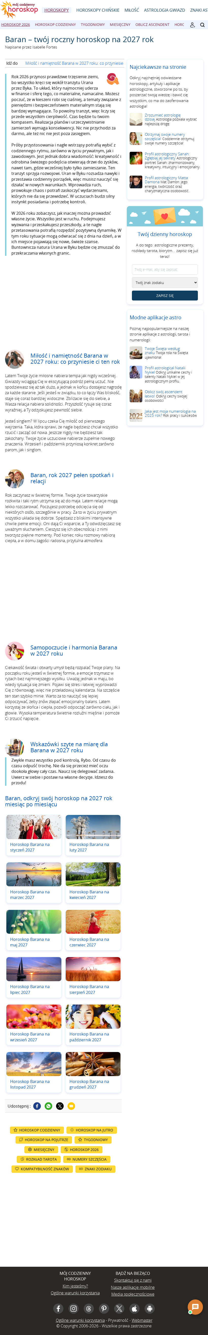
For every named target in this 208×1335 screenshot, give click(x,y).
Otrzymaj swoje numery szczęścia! (169, 138)
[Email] (71, 1106)
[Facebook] (37, 1106)
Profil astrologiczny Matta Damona (167, 184)
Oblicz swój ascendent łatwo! (166, 396)
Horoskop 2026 (15, 24)
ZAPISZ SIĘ (165, 295)
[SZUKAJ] (202, 25)
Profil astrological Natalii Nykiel (168, 374)
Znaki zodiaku (98, 1168)
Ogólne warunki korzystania (75, 1293)
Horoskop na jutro (94, 1130)
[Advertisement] (63, 299)
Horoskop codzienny (55, 24)
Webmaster (142, 1320)
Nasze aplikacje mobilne (133, 1287)
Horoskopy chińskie (97, 10)
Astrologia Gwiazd (164, 10)
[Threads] (89, 1309)
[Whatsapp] (48, 1106)
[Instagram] (74, 1309)
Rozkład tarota (41, 1159)
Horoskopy (56, 10)
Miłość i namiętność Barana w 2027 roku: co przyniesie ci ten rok (83, 63)
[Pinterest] (104, 1309)
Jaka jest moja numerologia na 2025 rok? (171, 413)
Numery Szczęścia (90, 1159)
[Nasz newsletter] (192, 25)
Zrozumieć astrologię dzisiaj (171, 119)
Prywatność (118, 1320)
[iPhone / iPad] (134, 1309)
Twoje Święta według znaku (166, 353)
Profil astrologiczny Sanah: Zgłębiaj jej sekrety (172, 160)
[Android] (150, 1309)
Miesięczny (120, 24)
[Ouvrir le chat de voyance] (195, 1307)
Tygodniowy (93, 24)
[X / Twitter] (119, 1309)
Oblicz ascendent (152, 24)
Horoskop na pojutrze (46, 1139)
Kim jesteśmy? (75, 1286)
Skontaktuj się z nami (133, 1280)
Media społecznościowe (132, 1294)
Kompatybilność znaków (45, 1168)
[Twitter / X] (60, 1106)
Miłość (132, 10)
